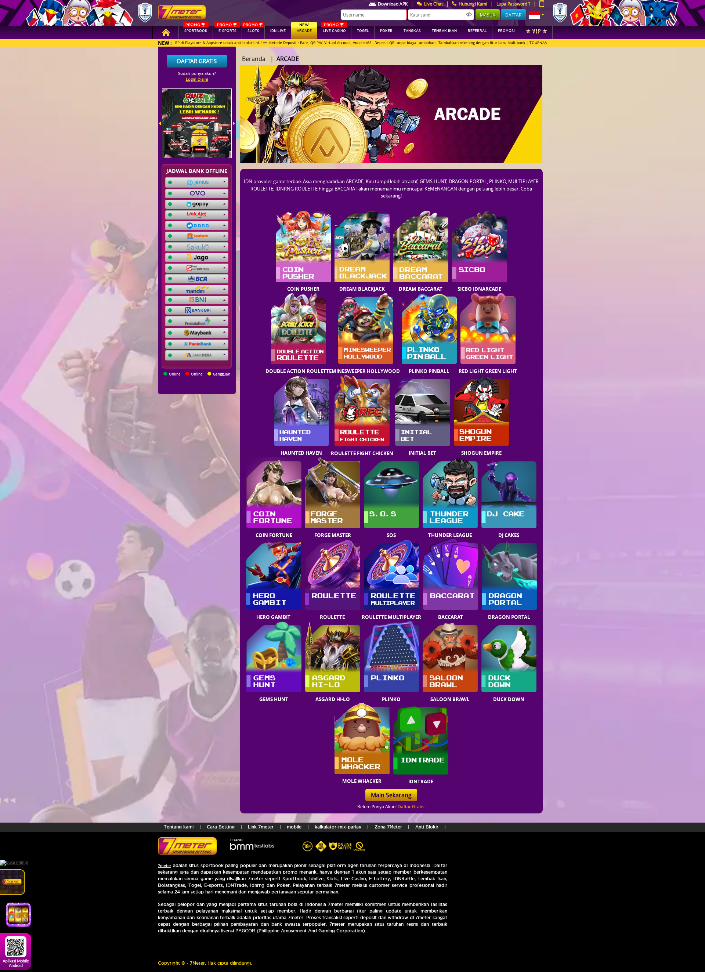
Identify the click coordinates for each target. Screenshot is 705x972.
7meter (164, 866)
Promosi (506, 31)
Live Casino (334, 29)
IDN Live (278, 31)
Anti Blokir (426, 826)
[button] (536, 14)
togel (363, 31)
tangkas (412, 31)
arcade (304, 29)
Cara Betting (221, 826)
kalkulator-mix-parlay (338, 826)
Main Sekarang (391, 795)
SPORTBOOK (195, 29)
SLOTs (251, 29)
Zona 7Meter (388, 826)
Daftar (513, 15)
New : (165, 42)
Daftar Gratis (197, 61)
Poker (386, 31)
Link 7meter (261, 826)
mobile (294, 826)
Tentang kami (179, 826)
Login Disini (197, 79)
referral (477, 31)
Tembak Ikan (444, 31)
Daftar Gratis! (412, 806)
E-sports (226, 29)
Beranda (253, 59)
